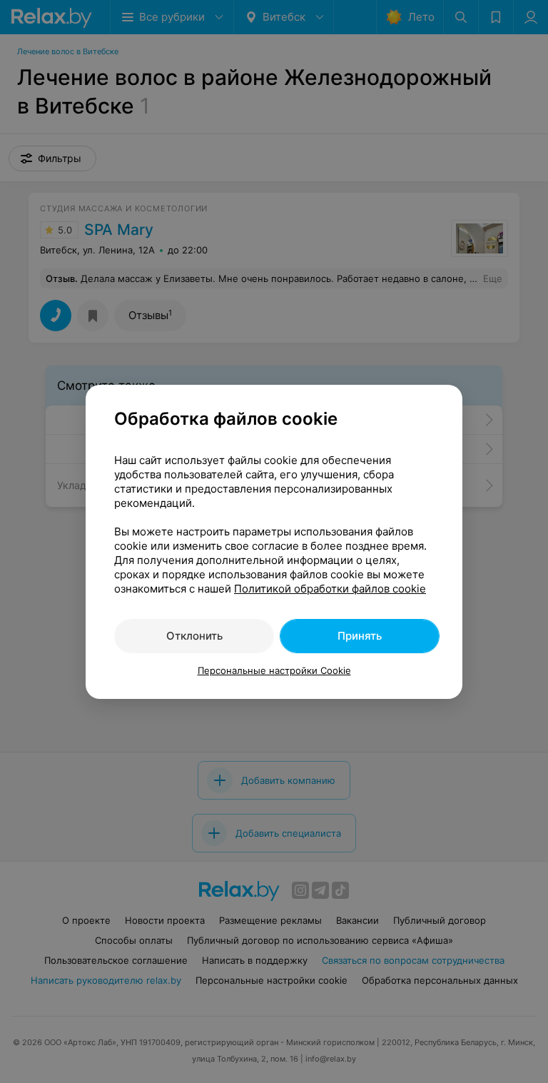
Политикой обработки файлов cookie (330, 588)
